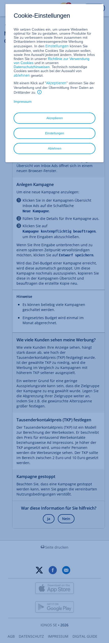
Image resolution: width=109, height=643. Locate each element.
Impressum (23, 101)
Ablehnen (54, 148)
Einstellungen (57, 46)
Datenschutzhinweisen (32, 67)
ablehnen (22, 75)
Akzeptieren (56, 82)
